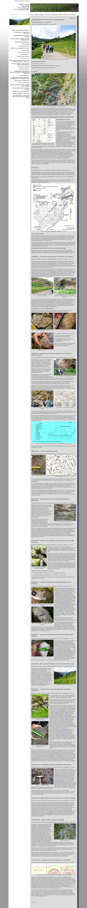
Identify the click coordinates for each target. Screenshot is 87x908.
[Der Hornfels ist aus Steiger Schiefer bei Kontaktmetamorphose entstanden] (54, 873)
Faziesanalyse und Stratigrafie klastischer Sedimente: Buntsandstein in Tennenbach (19, 72)
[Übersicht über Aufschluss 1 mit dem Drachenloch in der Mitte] (42, 293)
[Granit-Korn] (42, 348)
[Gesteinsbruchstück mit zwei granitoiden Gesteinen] (42, 602)
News (70, 14)
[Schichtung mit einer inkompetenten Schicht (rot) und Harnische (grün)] (65, 406)
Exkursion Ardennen (24, 46)
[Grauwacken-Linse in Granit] (65, 520)
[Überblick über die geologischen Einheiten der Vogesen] (54, 230)
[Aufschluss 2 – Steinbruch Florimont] (65, 374)
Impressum (17, 0)
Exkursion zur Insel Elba (23, 52)
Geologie (36, 14)
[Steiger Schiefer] (65, 838)
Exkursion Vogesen (24, 58)
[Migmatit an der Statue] (38, 474)
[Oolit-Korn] (65, 328)
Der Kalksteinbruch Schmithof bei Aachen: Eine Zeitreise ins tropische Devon (20, 96)
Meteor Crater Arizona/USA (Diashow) (20, 48)
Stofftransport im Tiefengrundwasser (20, 30)
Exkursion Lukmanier (24, 69)
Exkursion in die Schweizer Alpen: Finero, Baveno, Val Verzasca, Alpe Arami (19, 61)
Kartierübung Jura (24, 54)
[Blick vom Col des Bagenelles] (65, 683)
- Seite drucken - (72, 18)
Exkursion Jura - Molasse (23, 56)
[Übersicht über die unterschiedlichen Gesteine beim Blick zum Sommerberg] (54, 442)
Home (32, 14)
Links (73, 14)
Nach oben (34, 902)
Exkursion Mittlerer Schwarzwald (21, 93)
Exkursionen (55, 14)
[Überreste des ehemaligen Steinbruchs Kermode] (39, 565)
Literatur (66, 14)
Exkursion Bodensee (24, 75)
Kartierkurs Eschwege (23, 67)
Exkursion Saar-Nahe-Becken (22, 42)
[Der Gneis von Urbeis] (42, 783)
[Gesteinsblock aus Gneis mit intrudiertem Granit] (42, 622)
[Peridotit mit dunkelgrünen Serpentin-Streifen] (39, 744)
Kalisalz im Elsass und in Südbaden (20, 91)
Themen (61, 14)
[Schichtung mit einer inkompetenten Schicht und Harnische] (42, 406)
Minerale (42, 14)
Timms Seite (48, 14)
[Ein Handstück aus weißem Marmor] (42, 655)
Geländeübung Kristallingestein (21, 80)
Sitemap (27, 0)
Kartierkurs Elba (25, 50)
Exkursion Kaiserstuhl (24, 82)
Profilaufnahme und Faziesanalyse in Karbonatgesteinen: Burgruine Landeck (19, 78)
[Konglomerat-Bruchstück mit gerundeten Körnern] (42, 328)
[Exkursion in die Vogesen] (19, 25)
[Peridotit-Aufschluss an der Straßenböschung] (39, 717)
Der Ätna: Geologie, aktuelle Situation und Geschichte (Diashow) (20, 64)
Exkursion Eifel (25, 44)
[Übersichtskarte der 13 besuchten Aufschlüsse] (54, 104)
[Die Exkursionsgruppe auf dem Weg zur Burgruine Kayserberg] (54, 58)
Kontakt (22, 0)
